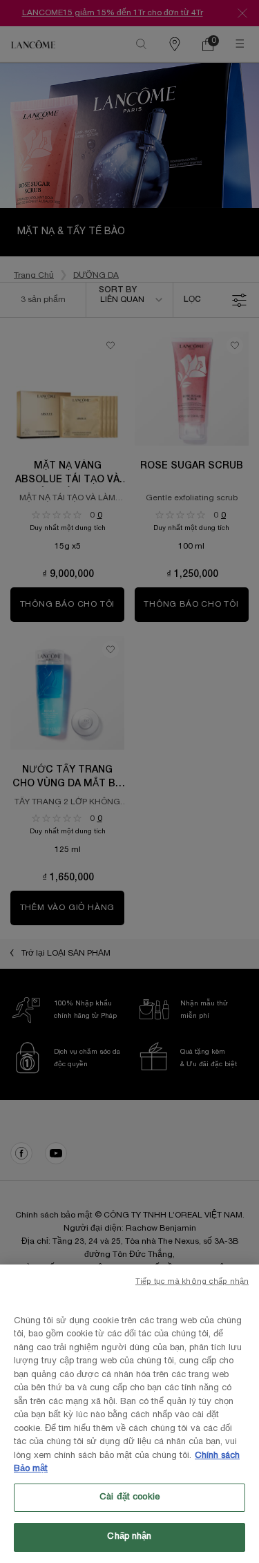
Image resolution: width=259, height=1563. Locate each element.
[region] (129, 1413)
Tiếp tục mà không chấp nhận (192, 1281)
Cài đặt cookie (129, 1497)
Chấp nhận (129, 1537)
